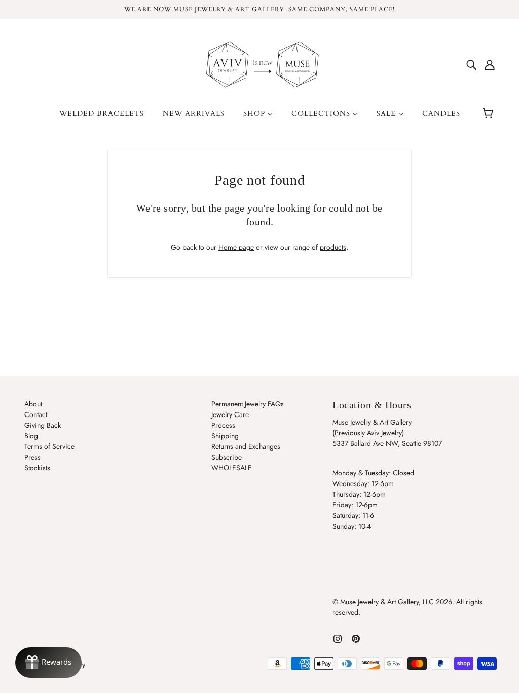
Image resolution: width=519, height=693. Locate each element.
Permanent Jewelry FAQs (247, 404)
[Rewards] (48, 662)
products (333, 247)
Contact (35, 414)
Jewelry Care (230, 414)
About (33, 404)
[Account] (489, 64)
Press (32, 457)
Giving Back (42, 425)
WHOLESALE (231, 468)
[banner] (259, 63)
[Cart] (489, 113)
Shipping (225, 436)
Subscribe (226, 457)
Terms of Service (49, 446)
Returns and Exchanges (245, 446)
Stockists (37, 468)
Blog (31, 436)
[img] (471, 64)
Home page (236, 247)
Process (223, 425)
